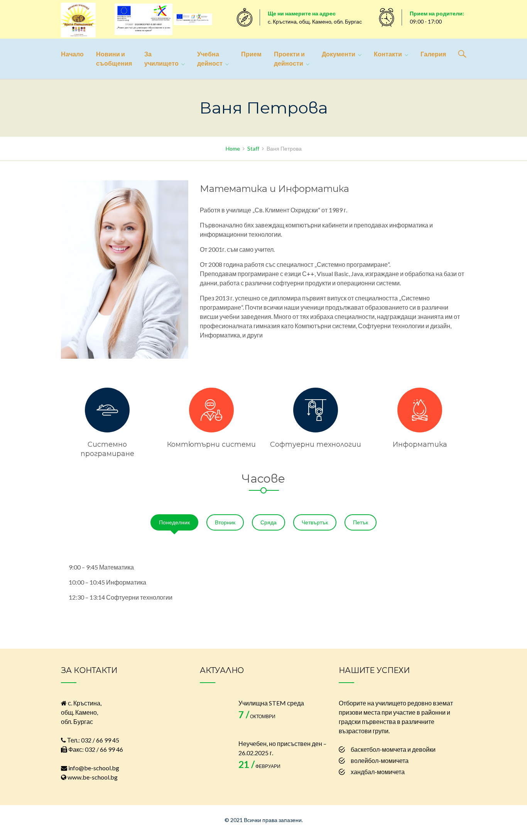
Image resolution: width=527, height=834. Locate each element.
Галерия (433, 54)
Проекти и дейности (289, 58)
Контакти (388, 54)
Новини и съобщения (114, 58)
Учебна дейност (210, 58)
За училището (161, 58)
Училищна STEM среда (271, 703)
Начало (72, 54)
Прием (251, 54)
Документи (338, 54)
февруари (259, 766)
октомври (256, 716)
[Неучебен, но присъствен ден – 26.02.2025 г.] (215, 754)
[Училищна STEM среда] (215, 713)
